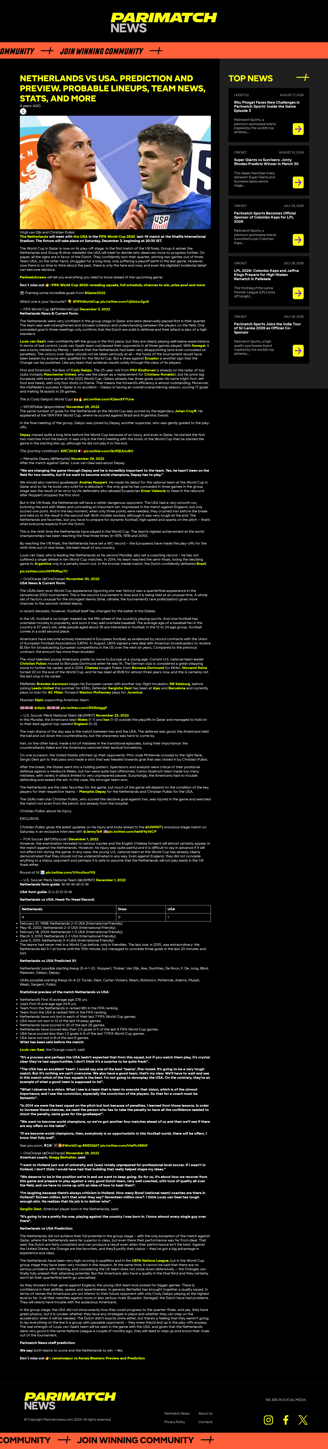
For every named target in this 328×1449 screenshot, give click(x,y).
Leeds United (42, 688)
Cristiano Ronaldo (159, 374)
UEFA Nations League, (150, 1261)
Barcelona (176, 688)
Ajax (156, 688)
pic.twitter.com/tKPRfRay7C (44, 571)
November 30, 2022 (82, 579)
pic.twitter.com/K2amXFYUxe (108, 399)
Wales (82, 720)
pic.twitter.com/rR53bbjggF (84, 708)
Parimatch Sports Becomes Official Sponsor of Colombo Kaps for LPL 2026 (265, 217)
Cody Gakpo (81, 370)
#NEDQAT (91, 1146)
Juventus (134, 692)
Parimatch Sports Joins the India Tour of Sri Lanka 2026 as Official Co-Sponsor (267, 328)
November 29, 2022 (82, 407)
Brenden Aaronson (52, 684)
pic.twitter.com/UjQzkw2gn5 (124, 302)
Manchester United (60, 374)
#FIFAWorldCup (86, 302)
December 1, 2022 (83, 839)
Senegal (198, 346)
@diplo (40, 708)
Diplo (39, 700)
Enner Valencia (153, 491)
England (81, 724)
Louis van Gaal (32, 341)
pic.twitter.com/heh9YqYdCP (132, 832)
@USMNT (153, 827)
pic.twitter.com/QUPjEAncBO (108, 451)
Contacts (205, 1422)
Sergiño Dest (31, 1209)
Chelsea (91, 668)
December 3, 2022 (95, 309)
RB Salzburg (180, 684)
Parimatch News (176, 1413)
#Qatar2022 (95, 293)
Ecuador (152, 358)
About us (205, 1413)
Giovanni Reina (194, 668)
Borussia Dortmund (148, 668)
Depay (25, 435)
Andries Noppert (93, 482)
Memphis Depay (92, 792)
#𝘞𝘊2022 (69, 451)
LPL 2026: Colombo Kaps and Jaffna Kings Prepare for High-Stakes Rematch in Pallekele (266, 275)
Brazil (201, 564)
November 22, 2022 (112, 715)
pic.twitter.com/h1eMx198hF (124, 1146)
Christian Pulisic (33, 664)
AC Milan (55, 692)
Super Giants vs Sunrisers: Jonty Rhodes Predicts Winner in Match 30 (266, 162)
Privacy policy (174, 1422)
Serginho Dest (120, 688)
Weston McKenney (95, 692)
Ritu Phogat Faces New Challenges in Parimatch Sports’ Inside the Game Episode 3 (267, 106)
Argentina (43, 564)
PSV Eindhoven (143, 370)
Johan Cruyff (185, 411)
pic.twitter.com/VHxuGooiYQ (70, 873)
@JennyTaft (92, 832)
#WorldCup (72, 1146)
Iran (106, 720)
